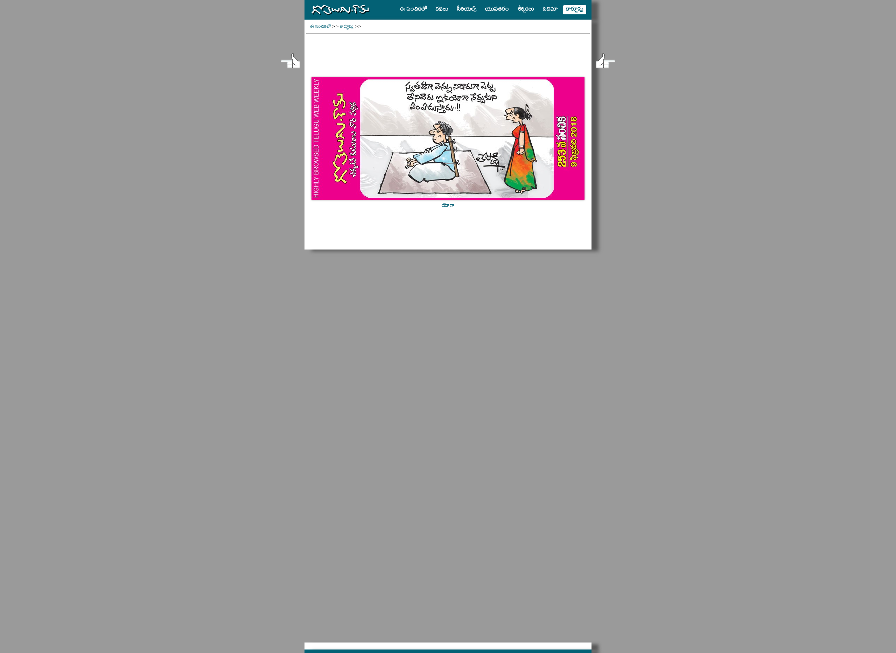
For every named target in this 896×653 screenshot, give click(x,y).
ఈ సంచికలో (320, 27)
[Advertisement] (448, 51)
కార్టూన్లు (347, 27)
